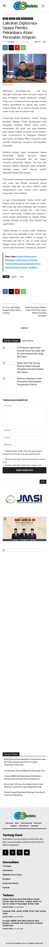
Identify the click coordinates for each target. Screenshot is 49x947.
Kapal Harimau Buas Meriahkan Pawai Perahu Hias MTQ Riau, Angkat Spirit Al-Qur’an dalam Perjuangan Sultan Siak (25, 762)
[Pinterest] (17, 47)
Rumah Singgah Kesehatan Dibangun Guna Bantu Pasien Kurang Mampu (24, 793)
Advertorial (8, 907)
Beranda (6, 14)
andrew (11, 42)
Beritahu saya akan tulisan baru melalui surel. (23, 465)
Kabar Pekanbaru (27, 18)
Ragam (14, 14)
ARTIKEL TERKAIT (11, 341)
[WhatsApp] (23, 47)
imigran (14, 277)
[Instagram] (12, 852)
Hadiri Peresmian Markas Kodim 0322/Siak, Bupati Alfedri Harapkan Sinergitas (35, 311)
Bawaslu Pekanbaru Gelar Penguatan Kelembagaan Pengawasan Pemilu (29, 381)
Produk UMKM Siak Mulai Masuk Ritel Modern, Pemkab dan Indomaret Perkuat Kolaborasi (23, 777)
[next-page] (8, 391)
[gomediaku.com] (25, 5)
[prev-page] (4, 391)
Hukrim (21, 14)
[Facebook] (5, 47)
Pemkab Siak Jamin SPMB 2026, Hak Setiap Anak (24, 771)
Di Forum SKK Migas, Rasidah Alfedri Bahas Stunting (12, 310)
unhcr (22, 277)
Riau (18, 18)
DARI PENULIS (27, 341)
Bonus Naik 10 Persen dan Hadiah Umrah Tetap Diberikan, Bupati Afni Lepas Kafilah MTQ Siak (23, 785)
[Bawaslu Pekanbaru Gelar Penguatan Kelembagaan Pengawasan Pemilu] (9, 381)
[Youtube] (27, 852)
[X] (11, 47)
